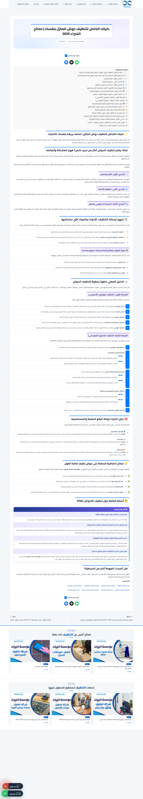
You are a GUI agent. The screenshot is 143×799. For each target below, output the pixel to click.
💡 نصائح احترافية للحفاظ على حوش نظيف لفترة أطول (106, 106)
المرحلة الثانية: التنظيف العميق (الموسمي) (110, 100)
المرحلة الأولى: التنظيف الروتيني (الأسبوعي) (110, 97)
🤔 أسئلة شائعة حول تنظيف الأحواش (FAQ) (110, 109)
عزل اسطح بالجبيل (74, 589)
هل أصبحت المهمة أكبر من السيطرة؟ (112, 125)
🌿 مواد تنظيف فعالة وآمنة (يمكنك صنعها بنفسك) (107, 91)
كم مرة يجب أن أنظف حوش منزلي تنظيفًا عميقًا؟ (108, 112)
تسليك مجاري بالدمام (75, 585)
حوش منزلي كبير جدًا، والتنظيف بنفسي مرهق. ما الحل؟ (106, 122)
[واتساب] (77, 62)
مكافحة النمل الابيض (122, 589)
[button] (71, 69)
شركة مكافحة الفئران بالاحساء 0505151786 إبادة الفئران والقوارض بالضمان (106, 618)
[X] (71, 62)
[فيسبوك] (66, 62)
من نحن (36, 3)
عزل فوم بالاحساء (107, 589)
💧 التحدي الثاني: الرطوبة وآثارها (113, 81)
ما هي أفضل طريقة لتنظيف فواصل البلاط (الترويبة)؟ (107, 119)
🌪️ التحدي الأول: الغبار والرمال (114, 78)
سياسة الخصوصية (23, 3)
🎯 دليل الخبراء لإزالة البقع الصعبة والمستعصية (108, 103)
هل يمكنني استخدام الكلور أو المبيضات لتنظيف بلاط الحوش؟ (104, 116)
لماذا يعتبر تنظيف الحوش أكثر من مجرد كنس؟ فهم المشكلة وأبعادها (101, 75)
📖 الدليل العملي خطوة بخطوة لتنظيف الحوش (109, 94)
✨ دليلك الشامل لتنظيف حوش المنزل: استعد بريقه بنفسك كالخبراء (102, 72)
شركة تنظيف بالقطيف (91, 585)
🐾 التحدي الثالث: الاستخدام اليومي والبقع (110, 84)
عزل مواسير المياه (123, 585)
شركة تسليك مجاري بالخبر (90, 589)
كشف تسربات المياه (108, 585)
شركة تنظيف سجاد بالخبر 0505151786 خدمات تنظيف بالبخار (30, 618)
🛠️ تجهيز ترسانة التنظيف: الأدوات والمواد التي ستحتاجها (106, 88)
